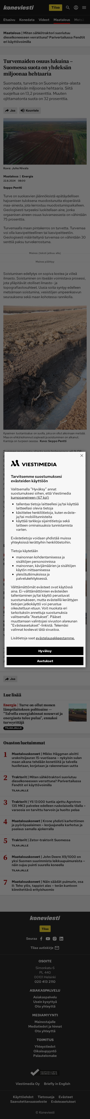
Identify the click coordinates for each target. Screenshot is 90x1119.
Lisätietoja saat (43, 638)
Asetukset (45, 661)
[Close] (82, 455)
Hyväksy (45, 651)
